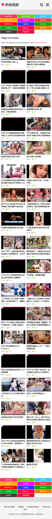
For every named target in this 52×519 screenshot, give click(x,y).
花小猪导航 (26, 16)
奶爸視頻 (12, 5)
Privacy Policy (33, 507)
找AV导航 (8, 16)
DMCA (21, 507)
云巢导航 (26, 20)
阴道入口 (26, 28)
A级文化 (8, 20)
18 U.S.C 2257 (9, 507)
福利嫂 (25, 24)
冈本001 (8, 32)
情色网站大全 (8, 24)
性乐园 (8, 28)
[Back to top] (47, 514)
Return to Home (41, 43)
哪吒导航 (43, 28)
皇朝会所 (43, 24)
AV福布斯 (25, 32)
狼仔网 (43, 16)
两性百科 (43, 20)
